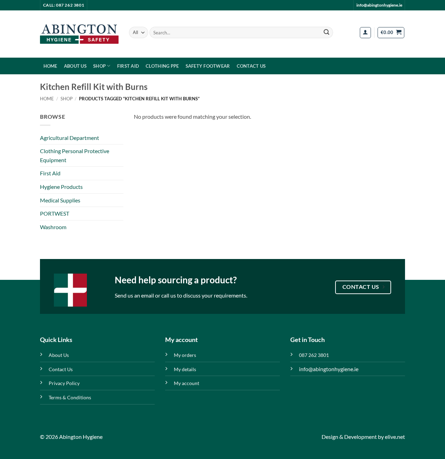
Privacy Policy (64, 383)
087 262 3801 (314, 355)
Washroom (53, 227)
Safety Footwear (208, 66)
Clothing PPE (162, 66)
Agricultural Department (69, 137)
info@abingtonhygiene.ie (379, 5)
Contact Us (251, 66)
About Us (75, 66)
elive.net (395, 436)
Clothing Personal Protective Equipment (74, 155)
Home (50, 66)
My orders (185, 355)
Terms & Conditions (70, 397)
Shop (99, 66)
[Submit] (326, 33)
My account (186, 383)
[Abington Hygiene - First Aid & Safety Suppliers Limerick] (79, 34)
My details (185, 369)
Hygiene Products (61, 186)
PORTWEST (54, 213)
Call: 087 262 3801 (63, 5)
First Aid (128, 66)
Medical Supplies (60, 200)
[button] (365, 32)
